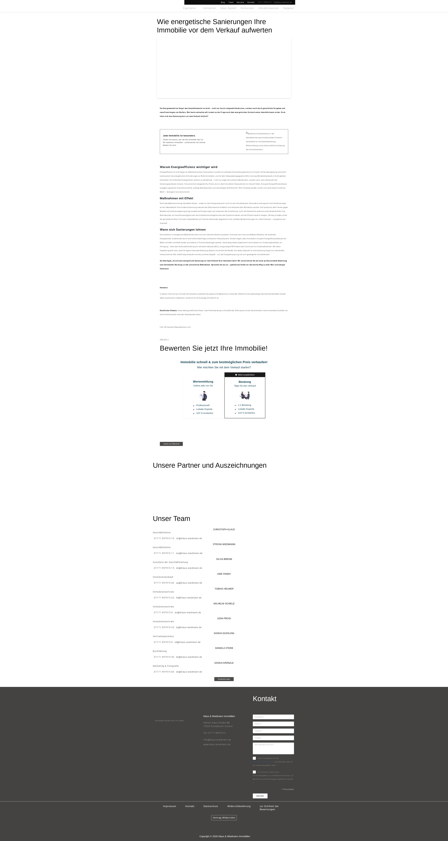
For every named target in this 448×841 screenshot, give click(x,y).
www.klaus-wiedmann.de (216, 744)
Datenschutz (210, 806)
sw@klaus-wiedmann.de (189, 553)
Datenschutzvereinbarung (263, 762)
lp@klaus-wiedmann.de (189, 627)
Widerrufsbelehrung (239, 806)
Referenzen (247, 8)
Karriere (240, 2)
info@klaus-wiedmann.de (217, 739)
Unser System (228, 8)
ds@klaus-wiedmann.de (189, 657)
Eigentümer (189, 8)
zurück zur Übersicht (171, 444)
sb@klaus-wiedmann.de (189, 568)
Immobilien (209, 8)
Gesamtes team (224, 679)
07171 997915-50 (164, 657)
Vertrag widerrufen (224, 817)
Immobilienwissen (268, 8)
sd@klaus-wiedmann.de (188, 642)
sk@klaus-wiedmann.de (189, 671)
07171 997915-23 (164, 627)
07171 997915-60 (164, 671)
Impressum (169, 806)
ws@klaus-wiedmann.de (188, 612)
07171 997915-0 (163, 612)
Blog (223, 2)
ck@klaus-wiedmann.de (189, 538)
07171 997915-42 (164, 582)
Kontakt (251, 2)
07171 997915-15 (164, 568)
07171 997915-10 (164, 538)
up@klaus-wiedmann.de (189, 582)
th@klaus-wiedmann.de (189, 597)
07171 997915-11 (164, 553)
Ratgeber (288, 8)
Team (230, 2)
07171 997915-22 (164, 597)
